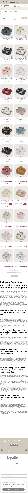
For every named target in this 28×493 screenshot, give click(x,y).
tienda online (3, 412)
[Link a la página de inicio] (1, 11)
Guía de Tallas (24, 342)
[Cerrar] (24, 481)
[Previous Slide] (2, 450)
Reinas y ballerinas (15, 11)
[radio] (13, 18)
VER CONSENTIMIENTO (13, 489)
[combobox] (14, 8)
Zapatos (6, 11)
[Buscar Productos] (26, 8)
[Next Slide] (26, 450)
